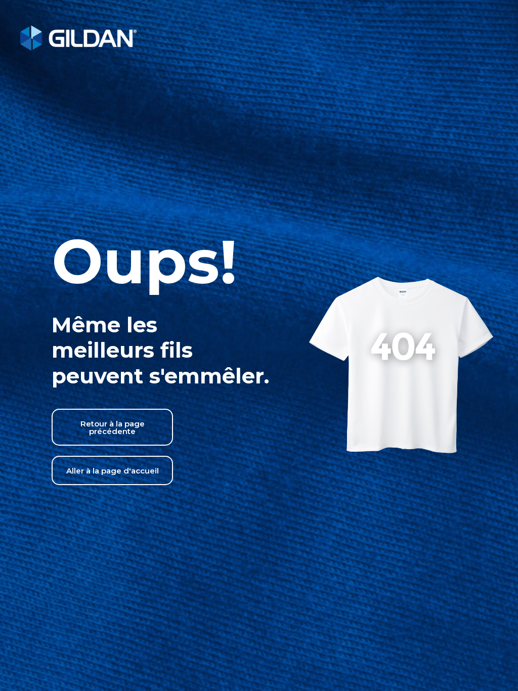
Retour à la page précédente (112, 427)
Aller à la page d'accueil (112, 471)
